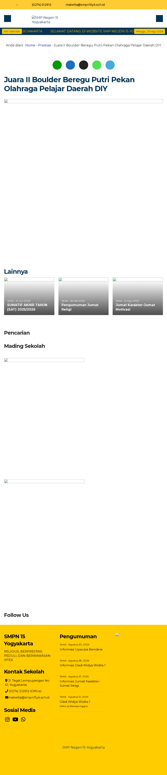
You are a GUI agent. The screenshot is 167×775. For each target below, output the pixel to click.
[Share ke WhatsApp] (97, 65)
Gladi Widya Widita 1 (75, 702)
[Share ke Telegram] (110, 65)
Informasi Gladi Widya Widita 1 (82, 665)
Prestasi (44, 45)
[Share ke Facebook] (70, 65)
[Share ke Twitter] (84, 65)
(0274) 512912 (41, 5)
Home (30, 45)
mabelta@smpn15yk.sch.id (85, 5)
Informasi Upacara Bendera (81, 649)
